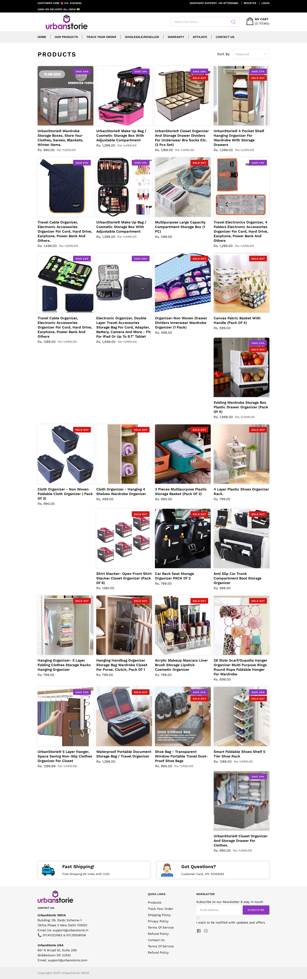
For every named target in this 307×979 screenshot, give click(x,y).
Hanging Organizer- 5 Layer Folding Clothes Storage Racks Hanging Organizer (64, 665)
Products (154, 902)
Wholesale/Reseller (142, 37)
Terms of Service (161, 946)
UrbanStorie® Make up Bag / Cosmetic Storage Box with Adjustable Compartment (121, 135)
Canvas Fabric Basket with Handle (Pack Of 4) (237, 320)
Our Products (66, 37)
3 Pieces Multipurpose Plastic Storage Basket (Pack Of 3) (181, 491)
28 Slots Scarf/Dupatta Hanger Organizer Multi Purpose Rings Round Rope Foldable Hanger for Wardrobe (240, 667)
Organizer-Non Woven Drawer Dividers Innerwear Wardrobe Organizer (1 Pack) (181, 322)
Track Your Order (101, 37)
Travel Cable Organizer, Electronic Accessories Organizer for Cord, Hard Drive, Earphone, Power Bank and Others (65, 327)
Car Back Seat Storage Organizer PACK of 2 (174, 576)
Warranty (176, 37)
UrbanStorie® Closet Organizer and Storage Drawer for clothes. (241, 840)
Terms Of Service (161, 927)
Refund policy (158, 952)
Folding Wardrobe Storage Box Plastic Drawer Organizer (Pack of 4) (241, 407)
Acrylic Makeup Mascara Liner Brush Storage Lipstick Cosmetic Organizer (181, 665)
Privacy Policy (158, 921)
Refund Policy (158, 934)
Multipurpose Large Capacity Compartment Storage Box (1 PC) (180, 226)
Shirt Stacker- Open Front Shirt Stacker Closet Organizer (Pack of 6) (124, 578)
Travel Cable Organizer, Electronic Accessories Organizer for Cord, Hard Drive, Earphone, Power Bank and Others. (65, 231)
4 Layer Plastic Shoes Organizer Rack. (241, 491)
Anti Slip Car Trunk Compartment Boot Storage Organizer (237, 578)
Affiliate (200, 37)
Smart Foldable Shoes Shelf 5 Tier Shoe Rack (239, 754)
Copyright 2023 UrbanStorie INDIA (63, 973)
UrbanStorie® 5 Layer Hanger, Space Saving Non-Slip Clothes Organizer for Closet (65, 756)
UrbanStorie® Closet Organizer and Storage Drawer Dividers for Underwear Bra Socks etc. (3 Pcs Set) (182, 138)
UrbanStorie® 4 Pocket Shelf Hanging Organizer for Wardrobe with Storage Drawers (239, 138)
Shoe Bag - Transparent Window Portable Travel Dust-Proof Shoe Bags (181, 756)
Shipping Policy (159, 915)
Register (250, 3)
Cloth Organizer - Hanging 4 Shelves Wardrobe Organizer (121, 491)
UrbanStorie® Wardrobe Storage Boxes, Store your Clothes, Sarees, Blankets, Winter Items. (60, 138)
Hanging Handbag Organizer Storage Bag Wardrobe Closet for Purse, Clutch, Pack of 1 (121, 665)
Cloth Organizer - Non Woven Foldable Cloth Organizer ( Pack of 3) (65, 493)
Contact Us (225, 37)
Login (265, 3)
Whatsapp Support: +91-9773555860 (214, 3)
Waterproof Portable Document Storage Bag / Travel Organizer (123, 754)
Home (42, 37)
